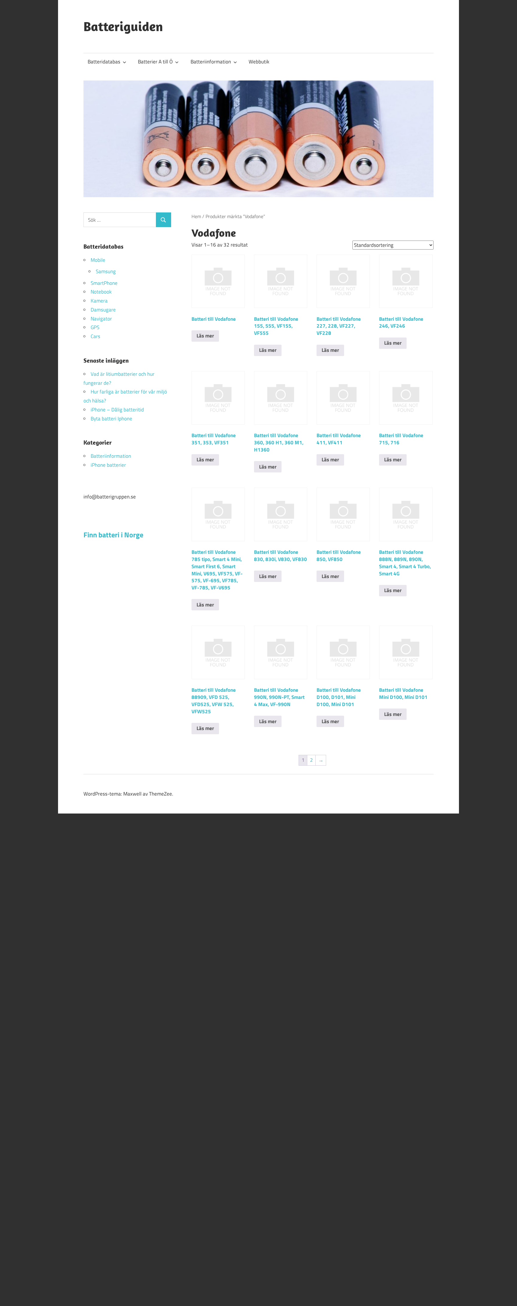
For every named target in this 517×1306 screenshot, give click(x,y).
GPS (95, 327)
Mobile (98, 260)
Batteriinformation (211, 62)
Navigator (101, 319)
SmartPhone (104, 283)
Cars (95, 336)
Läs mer (205, 336)
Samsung (106, 271)
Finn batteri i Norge (113, 534)
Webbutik (259, 62)
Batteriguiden (123, 26)
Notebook (101, 292)
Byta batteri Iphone (111, 418)
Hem (196, 216)
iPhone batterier (108, 465)
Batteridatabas (104, 62)
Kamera (99, 301)
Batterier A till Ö (155, 62)
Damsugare (103, 310)
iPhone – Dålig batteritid (117, 409)
